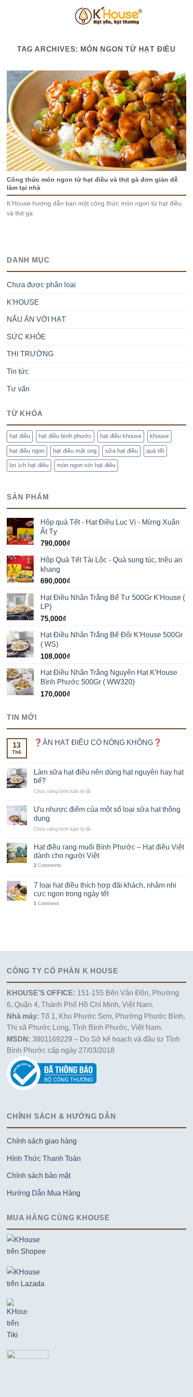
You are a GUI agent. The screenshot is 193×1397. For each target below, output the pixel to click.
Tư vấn (18, 389)
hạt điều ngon (26, 450)
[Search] (152, 15)
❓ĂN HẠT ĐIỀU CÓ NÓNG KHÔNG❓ (98, 742)
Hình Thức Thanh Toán (44, 1158)
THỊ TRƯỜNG (30, 354)
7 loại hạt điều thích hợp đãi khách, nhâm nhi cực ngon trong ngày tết (105, 889)
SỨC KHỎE (26, 337)
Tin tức (18, 371)
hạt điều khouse (120, 436)
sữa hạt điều (121, 450)
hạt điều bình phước (65, 436)
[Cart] (166, 16)
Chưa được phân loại (41, 285)
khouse (159, 436)
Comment (46, 903)
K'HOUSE (23, 302)
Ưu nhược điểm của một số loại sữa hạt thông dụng (107, 814)
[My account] (181, 16)
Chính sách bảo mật (38, 1175)
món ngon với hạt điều (86, 465)
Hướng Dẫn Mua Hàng (43, 1193)
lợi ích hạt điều (28, 465)
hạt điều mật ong (74, 450)
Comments (47, 865)
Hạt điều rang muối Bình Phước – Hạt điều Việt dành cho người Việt (109, 851)
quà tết (155, 450)
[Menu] (12, 15)
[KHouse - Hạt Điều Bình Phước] (108, 15)
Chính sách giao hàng (42, 1141)
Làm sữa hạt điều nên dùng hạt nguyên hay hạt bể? (109, 776)
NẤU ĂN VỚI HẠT (36, 319)
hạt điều (19, 436)
